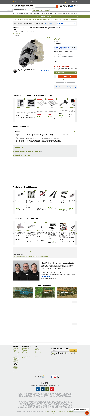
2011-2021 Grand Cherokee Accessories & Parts (22, 19)
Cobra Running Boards (52, 201)
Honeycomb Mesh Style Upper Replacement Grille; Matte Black (63, 202)
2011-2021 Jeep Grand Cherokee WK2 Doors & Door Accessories (71, 19)
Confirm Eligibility (58, 54)
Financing (14, 357)
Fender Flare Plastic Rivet (42, 233)
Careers (36, 351)
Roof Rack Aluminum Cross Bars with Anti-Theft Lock (63, 235)
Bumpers (26, 13)
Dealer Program (38, 353)
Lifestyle (18, 13)
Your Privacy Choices (62, 411)
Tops (64, 13)
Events (14, 351)
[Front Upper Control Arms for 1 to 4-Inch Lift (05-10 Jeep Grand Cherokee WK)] (42, 194)
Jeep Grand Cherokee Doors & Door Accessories (58, 251)
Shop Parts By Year (16, 352)
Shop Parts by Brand (16, 353)
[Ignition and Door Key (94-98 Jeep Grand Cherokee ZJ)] (63, 103)
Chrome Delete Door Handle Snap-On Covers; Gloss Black (20, 111)
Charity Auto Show (38, 352)
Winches (68, 13)
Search (57, 6)
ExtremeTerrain (51, 385)
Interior (47, 13)
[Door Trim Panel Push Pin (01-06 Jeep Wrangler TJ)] (20, 226)
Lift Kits (51, 13)
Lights (55, 13)
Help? (76, 72)
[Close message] (77, 16)
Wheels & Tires (74, 13)
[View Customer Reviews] (57, 39)
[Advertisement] (45, 312)
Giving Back (37, 349)
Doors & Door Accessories (43, 256)
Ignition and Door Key (63, 110)
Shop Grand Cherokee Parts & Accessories (16, 367)
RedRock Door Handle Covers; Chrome (42, 111)
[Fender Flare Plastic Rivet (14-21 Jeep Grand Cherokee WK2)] (42, 226)
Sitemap (46, 411)
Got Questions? (25, 351)
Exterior (43, 13)
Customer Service (25, 352)
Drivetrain (31, 13)
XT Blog (14, 359)
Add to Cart (68, 76)
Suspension (59, 13)
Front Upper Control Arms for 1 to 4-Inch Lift (42, 202)
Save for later (66, 80)
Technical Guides (16, 358)
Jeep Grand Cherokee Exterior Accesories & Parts (38, 251)
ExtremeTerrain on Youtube (55, 377)
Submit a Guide (38, 350)
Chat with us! (24, 353)
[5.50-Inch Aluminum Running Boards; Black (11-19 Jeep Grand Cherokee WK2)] (74, 226)
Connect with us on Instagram (58, 377)
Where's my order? (25, 348)
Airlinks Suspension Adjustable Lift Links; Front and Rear (31, 203)
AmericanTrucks (43, 385)
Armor (21, 13)
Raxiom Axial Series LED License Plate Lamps (74, 202)
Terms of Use (24, 357)
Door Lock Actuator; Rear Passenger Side (74, 111)
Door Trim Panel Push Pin (20, 233)
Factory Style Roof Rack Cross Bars (20, 202)
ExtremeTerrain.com (22, 6)
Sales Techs (37, 355)
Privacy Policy (67, 352)
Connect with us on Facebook (52, 377)
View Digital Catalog (16, 362)
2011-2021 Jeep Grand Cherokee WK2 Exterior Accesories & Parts (45, 19)
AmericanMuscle (34, 385)
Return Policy (24, 350)
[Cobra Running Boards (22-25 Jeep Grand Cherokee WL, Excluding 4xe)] (53, 194)
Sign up (73, 350)
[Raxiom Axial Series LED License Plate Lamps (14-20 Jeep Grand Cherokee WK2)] (74, 194)
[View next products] (76, 110)
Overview (36, 348)
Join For (73, 87)
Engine (35, 13)
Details (36, 1)
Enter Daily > (49, 16)
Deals (14, 13)
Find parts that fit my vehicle (18, 33)
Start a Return (24, 349)
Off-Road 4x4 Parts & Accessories (20, 256)
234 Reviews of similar (65, 39)
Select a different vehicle (59, 72)
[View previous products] (14, 110)
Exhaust (39, 13)
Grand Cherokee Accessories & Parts (21, 251)
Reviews (36, 356)
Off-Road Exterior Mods (32, 256)
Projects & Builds (16, 348)
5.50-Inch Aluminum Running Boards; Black (74, 234)
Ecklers (57, 385)
